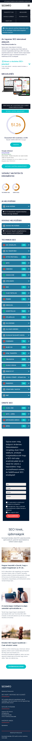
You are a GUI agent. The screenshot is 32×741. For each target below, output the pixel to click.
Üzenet (9, 496)
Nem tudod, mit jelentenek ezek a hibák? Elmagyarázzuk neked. (16, 106)
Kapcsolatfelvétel (13, 516)
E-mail (8, 488)
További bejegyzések (16, 666)
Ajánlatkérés (5, 725)
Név (8, 484)
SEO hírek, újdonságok (16, 532)
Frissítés (16, 144)
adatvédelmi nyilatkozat (16, 502)
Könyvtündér (5, 153)
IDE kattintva (5, 54)
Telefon (9, 492)
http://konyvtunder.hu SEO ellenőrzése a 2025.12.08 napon (17, 1)
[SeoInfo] (7, 5)
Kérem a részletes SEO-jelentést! (12, 62)
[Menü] (28, 5)
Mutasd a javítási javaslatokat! (15, 111)
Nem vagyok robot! (13, 512)
